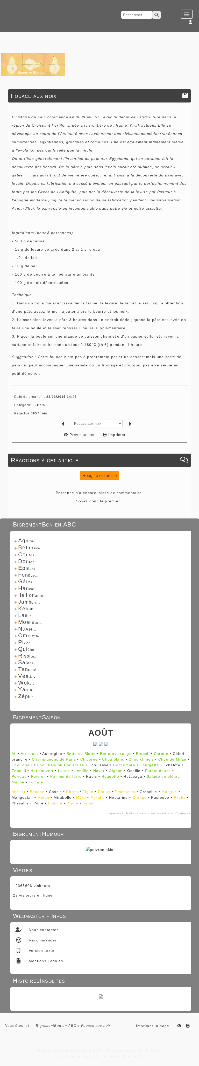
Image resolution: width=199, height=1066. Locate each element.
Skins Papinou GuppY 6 (77, 1056)
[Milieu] (192, 434)
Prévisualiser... (84, 435)
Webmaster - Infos (100, 915)
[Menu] (187, 14)
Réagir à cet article (99, 475)
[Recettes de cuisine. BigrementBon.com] (33, 64)
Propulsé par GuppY (57, 1050)
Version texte (40, 950)
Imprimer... (118, 435)
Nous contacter (42, 930)
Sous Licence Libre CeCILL (134, 1050)
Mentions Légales (45, 961)
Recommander (42, 940)
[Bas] (192, 440)
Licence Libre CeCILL (124, 1056)
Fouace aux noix (34, 95)
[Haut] (192, 427)
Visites (100, 870)
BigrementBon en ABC (55, 1026)
